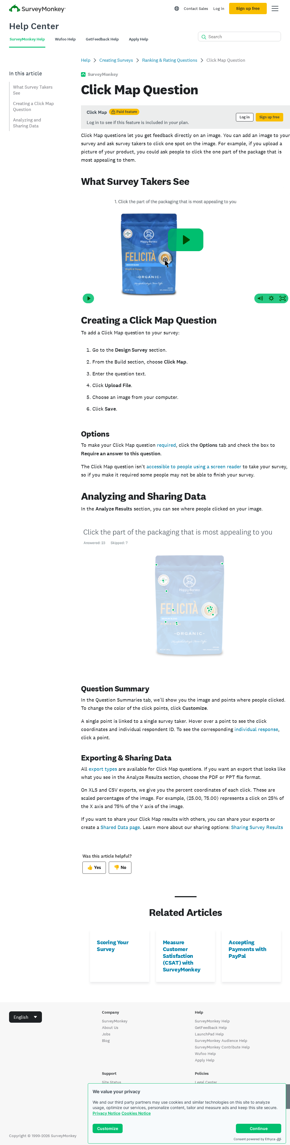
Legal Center (206, 1082)
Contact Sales (196, 8)
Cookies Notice (136, 1113)
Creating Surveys (116, 60)
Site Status (111, 1082)
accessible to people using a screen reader (193, 466)
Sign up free (248, 8)
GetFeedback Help (211, 1027)
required (166, 445)
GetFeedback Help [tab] (102, 39)
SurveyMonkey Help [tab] (27, 39)
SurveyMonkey (114, 1021)
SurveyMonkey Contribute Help (222, 1047)
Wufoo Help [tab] (65, 39)
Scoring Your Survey (112, 946)
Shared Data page (120, 827)
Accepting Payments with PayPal (247, 949)
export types (103, 769)
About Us (110, 1027)
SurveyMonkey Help (212, 1021)
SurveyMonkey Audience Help (221, 1040)
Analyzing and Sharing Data (27, 123)
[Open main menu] (275, 8)
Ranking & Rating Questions (169, 60)
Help (85, 60)
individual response (256, 729)
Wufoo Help (205, 1053)
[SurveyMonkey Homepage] (37, 9)
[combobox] (25, 1017)
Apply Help (204, 1060)
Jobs (106, 1034)
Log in (218, 8)
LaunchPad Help (209, 1034)
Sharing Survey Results (257, 827)
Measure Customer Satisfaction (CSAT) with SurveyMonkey (182, 956)
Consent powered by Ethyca (254, 1139)
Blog (106, 1040)
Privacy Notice (106, 1113)
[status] (185, 117)
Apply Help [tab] (138, 39)
